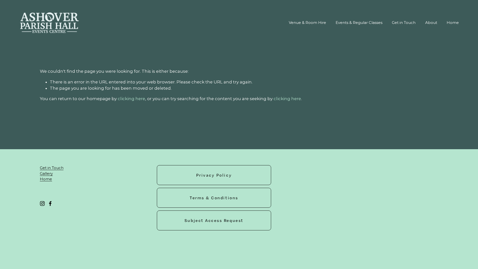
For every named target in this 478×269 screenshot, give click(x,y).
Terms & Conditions (214, 197)
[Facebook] (50, 203)
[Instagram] (42, 203)
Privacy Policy (214, 175)
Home (453, 22)
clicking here (131, 98)
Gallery (46, 173)
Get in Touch (404, 22)
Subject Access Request (213, 220)
